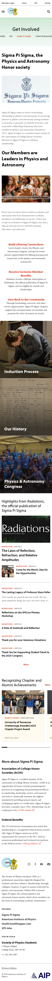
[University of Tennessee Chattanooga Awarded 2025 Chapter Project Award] (23, 702)
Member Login (8, 3)
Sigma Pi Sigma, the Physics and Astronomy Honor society (26, 61)
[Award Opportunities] (47, 685)
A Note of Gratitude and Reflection (21, 628)
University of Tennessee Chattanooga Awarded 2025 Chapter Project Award (20, 726)
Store (24, 3)
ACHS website (24, 810)
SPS (11, 36)
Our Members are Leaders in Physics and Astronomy (25, 158)
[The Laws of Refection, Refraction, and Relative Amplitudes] (26, 529)
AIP (35, 3)
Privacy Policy (9, 968)
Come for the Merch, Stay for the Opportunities (32, 571)
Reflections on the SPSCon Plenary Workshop (21, 614)
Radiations (7, 546)
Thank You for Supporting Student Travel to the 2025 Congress (25, 654)
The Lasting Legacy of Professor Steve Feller (26, 592)
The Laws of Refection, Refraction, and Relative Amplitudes (19, 555)
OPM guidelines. (30, 843)
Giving (47, 3)
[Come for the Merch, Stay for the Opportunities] (8, 571)
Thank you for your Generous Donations (24, 640)
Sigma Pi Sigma (24, 36)
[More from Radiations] (26, 664)
